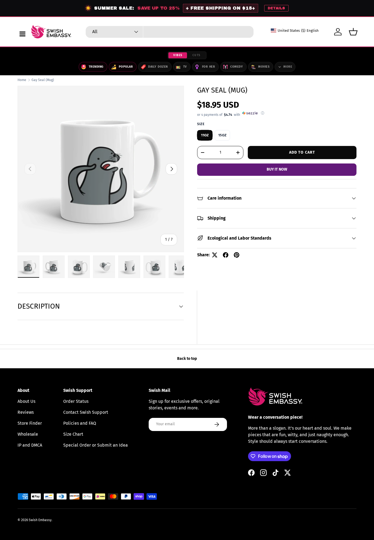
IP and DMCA (30, 445)
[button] (353, 32)
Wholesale (28, 434)
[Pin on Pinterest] (236, 254)
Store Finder (30, 423)
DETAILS (276, 8)
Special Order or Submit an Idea (95, 445)
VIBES (178, 55)
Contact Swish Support (85, 412)
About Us (26, 401)
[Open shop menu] (22, 34)
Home (22, 80)
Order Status (75, 401)
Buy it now (277, 169)
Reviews (26, 412)
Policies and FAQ (79, 423)
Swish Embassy (40, 520)
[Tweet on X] (214, 254)
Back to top (187, 358)
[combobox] (170, 32)
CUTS (196, 55)
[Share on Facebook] (225, 254)
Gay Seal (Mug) (42, 80)
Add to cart (302, 152)
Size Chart (73, 434)
